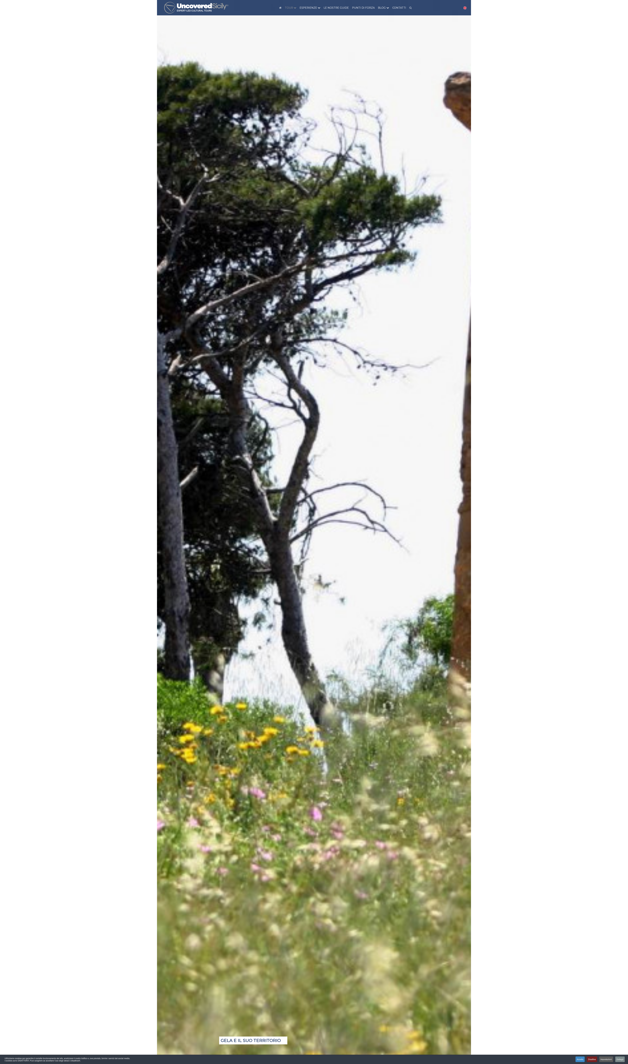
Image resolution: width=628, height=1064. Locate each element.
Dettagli (620, 1059)
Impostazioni (606, 1059)
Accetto (580, 1059)
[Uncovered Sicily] (196, 8)
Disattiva (592, 1059)
